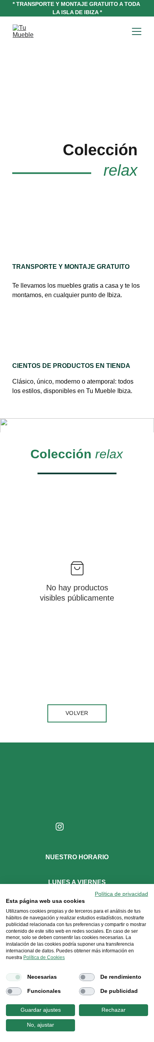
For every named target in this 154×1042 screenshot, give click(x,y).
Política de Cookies (44, 957)
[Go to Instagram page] (60, 827)
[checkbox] (14, 977)
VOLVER (77, 713)
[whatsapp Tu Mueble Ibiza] (93, 828)
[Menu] (136, 31)
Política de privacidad (121, 894)
